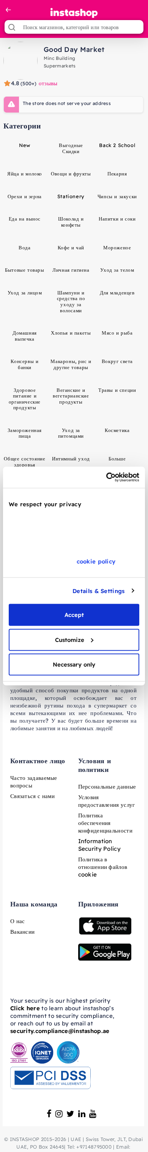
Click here (25, 1008)
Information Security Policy (99, 844)
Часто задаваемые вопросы (33, 781)
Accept (74, 614)
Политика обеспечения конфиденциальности (105, 823)
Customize (69, 639)
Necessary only (74, 664)
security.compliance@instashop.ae (60, 1031)
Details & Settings (98, 590)
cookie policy (96, 561)
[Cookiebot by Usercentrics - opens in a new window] (106, 477)
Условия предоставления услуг (106, 801)
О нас (17, 921)
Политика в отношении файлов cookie (103, 867)
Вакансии (22, 931)
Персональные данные (107, 786)
